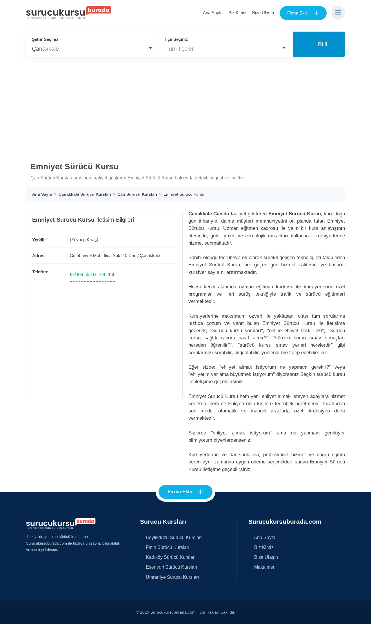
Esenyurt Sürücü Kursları (171, 567)
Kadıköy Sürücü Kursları (170, 557)
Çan (132, 255)
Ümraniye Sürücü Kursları (172, 577)
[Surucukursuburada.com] (61, 523)
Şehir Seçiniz (45, 39)
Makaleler (263, 567)
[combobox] (92, 49)
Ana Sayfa (213, 12)
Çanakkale (150, 255)
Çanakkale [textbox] (45, 49)
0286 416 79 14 (92, 274)
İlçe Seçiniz (176, 39)
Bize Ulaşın (263, 12)
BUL (321, 44)
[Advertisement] (185, 106)
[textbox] (226, 49)
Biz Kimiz (237, 12)
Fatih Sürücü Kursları (167, 547)
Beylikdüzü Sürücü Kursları (173, 537)
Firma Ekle (303, 13)
